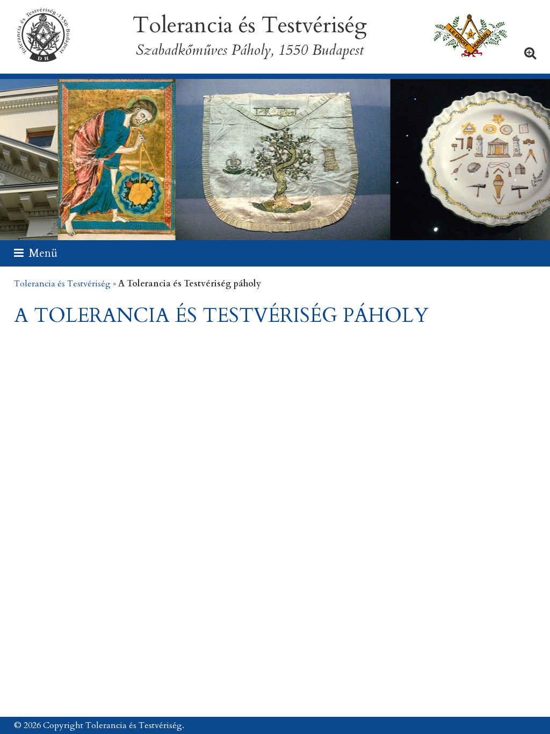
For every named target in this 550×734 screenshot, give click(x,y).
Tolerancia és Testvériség (62, 284)
